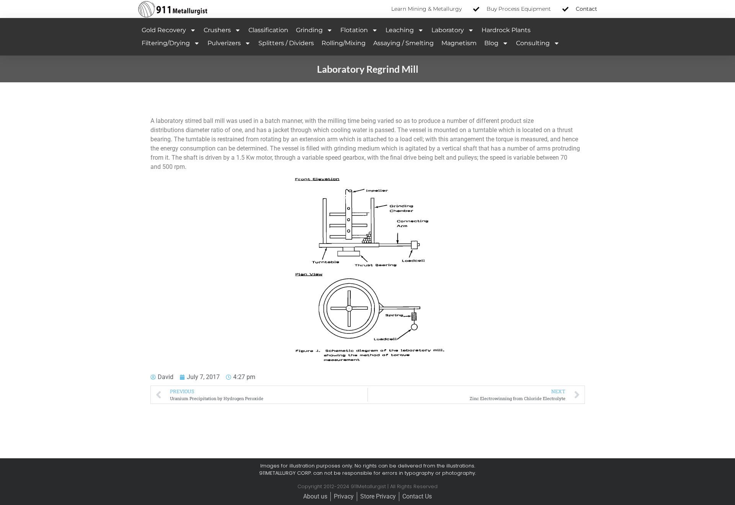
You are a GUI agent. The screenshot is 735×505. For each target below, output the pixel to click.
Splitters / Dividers (286, 43)
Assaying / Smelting (403, 43)
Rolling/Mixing (344, 43)
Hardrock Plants (506, 30)
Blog (491, 43)
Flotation (354, 30)
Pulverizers (224, 43)
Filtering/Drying (166, 43)
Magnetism (459, 43)
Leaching (399, 30)
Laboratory (447, 30)
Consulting (533, 43)
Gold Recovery (164, 30)
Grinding (309, 30)
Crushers (217, 30)
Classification (268, 30)
